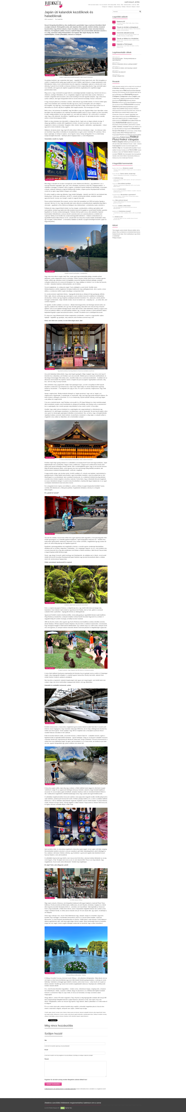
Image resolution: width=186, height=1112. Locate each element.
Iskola (135, 112)
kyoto (61, 1012)
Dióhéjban (137, 98)
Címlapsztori (123, 96)
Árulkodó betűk (133, 92)
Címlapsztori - (105, 6)
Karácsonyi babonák (125, 116)
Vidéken (125, 155)
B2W (117, 94)
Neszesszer (136, 128)
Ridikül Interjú (125, 137)
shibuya (46, 1016)
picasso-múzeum (59, 1016)
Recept (132, 134)
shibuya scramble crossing (100, 1014)
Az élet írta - (134, 4)
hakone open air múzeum (73, 1012)
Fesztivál (135, 104)
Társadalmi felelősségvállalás (130, 147)
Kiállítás (131, 118)
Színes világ (116, 148)
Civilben (129, 96)
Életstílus (115, 102)
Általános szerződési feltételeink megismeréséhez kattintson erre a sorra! (73, 1103)
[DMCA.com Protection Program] (66, 1108)
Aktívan (121, 90)
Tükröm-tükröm (128, 152)
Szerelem (123, 145)
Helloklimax (136, 108)
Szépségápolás (116, 145)
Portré (134, 132)
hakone (65, 1012)
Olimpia (139, 130)
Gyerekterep (129, 106)
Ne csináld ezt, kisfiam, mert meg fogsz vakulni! (124, 68)
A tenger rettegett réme (118, 76)
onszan (62, 1014)
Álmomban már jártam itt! (118, 72)
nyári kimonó (71, 1014)
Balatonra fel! (121, 21)
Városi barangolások (136, 154)
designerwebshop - (117, 6)
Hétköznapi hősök (116, 110)
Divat (113, 100)
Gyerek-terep (122, 106)
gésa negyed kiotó (98, 1012)
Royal (128, 141)
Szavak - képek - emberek (135, 143)
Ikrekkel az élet (119, 216)
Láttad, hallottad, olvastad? (120, 126)
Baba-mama (121, 94)
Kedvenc (133, 116)
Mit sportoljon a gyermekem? (128, 194)
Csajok (134, 96)
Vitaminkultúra (130, 155)
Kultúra (114, 122)
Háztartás (130, 108)
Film (139, 104)
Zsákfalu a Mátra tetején (124, 205)
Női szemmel (127, 130)
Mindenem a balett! (128, 168)
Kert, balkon (119, 118)
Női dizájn (121, 130)
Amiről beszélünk (131, 90)
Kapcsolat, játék (132, 2)
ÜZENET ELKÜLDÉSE (53, 1084)
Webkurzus (137, 155)
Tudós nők (120, 151)
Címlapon (115, 96)
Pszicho (121, 134)
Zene (120, 157)
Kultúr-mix (138, 120)
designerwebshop (130, 98)
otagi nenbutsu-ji (84, 1016)
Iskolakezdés (115, 114)
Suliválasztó (126, 143)
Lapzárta (138, 124)
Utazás (120, 154)
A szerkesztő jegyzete (130, 88)
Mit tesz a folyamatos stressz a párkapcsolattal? (124, 64)
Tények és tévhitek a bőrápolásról (127, 27)
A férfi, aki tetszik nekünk (118, 86)
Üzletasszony (115, 157)
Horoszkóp (123, 110)
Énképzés (120, 102)
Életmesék (128, 100)
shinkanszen (57, 1014)
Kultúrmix (129, 122)
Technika (119, 150)
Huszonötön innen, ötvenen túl (134, 110)
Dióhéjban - (124, 6)
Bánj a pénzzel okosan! (121, 200)
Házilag (126, 108)
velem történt (120, 155)
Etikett (128, 102)
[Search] (140, 11)
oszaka (57, 1012)
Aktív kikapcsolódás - (112, 4)
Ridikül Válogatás (129, 139)
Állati (124, 90)
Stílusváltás (120, 143)
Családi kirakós (116, 98)
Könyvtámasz (115, 124)
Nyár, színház (134, 130)
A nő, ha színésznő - (103, 4)
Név (46, 1040)
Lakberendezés (132, 124)
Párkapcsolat (128, 132)
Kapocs (118, 116)
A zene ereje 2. (122, 189)
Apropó (138, 90)
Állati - (122, 4)
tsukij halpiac (52, 1016)
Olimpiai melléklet (116, 132)
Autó (138, 92)
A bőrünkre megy (118, 178)
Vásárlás (114, 155)
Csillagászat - (111, 6)
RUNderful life (133, 141)
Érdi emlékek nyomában (124, 183)
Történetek (135, 151)
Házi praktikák (120, 108)
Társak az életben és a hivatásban (127, 38)
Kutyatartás (135, 122)
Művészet (121, 128)
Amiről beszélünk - (127, 4)
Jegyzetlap (132, 114)
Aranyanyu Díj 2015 (125, 92)
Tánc (121, 147)
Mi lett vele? (132, 126)
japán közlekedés (79, 1014)
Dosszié (117, 100)
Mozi (118, 128)
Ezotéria (133, 102)
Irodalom (132, 112)
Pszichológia (127, 134)
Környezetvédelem (123, 124)
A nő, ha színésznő (136, 86)
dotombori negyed (75, 1016)
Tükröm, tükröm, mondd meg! (127, 173)
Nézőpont (115, 130)
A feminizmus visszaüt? (125, 211)
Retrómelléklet (137, 134)
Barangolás (129, 94)
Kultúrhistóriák (121, 123)
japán (50, 1012)
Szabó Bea (59, 19)
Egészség (122, 100)
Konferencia (119, 120)
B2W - (138, 4)
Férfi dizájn (138, 102)
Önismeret (130, 157)
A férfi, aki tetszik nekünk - (93, 4)
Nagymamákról (128, 128)
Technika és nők (125, 150)
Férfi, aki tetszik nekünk (118, 104)
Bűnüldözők (135, 94)
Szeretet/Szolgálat (130, 145)
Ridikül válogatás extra (119, 142)
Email (46, 1049)
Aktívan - (119, 4)
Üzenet (47, 1059)
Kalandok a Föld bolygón (124, 44)
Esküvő (138, 6)
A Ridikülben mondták (118, 88)
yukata (65, 1014)
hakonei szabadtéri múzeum (86, 1012)
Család (138, 96)
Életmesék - (129, 6)
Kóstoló (124, 120)
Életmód (133, 100)
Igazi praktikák (122, 112)
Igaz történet (115, 112)
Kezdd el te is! (125, 118)
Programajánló (115, 134)
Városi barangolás (127, 154)
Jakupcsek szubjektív (124, 114)
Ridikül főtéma (116, 137)
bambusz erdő (67, 1016)
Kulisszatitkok (131, 120)
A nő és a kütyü (128, 86)
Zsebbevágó (125, 157)
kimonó (53, 1012)
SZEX (136, 145)
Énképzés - (134, 6)
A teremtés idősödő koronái (125, 33)
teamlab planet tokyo (88, 1014)
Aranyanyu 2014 (116, 92)
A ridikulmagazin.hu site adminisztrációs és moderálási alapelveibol (60, 1088)
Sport (115, 143)
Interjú (128, 112)
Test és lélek (133, 150)
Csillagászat (123, 98)
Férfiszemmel (128, 104)
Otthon (122, 132)
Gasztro (115, 106)
